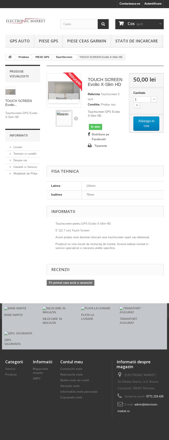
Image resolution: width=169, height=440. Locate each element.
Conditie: (94, 104)
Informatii (19, 135)
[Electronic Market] (29, 20)
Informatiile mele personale (79, 391)
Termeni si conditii (25, 153)
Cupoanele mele (71, 397)
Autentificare (153, 3)
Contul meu (71, 361)
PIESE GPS (48, 41)
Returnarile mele (71, 374)
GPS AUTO (20, 41)
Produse (11, 374)
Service (10, 369)
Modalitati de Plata (25, 173)
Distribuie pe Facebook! (100, 137)
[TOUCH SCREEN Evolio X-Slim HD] (64, 118)
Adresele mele (70, 386)
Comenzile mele (71, 369)
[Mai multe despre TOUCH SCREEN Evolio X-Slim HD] (10, 92)
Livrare (17, 147)
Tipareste (100, 145)
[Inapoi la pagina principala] (10, 57)
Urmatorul (76, 118)
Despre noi (20, 160)
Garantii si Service (25, 167)
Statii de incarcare (136, 41)
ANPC (37, 378)
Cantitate (139, 93)
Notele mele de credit (74, 380)
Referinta (94, 94)
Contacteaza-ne (129, 3)
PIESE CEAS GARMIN (86, 41)
